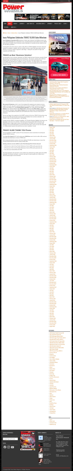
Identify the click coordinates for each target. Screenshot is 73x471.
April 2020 (52, 249)
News (9, 23)
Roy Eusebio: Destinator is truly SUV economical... (47, 445)
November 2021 (53, 218)
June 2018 (52, 280)
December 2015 (53, 321)
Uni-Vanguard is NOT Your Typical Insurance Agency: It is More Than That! (59, 105)
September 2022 (53, 202)
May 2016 (52, 313)
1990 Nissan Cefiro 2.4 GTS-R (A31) (57, 344)
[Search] (69, 1)
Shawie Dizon (52, 113)
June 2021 (52, 226)
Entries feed (52, 421)
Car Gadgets (52, 357)
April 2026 (52, 133)
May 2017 (52, 293)
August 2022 (52, 204)
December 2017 (53, 282)
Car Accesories (53, 355)
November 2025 (53, 142)
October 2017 (52, 285)
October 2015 (52, 324)
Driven (15, 23)
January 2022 (52, 215)
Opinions (49, 23)
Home (5, 23)
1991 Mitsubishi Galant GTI (55, 346)
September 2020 (53, 241)
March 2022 (52, 212)
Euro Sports (52, 370)
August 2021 (52, 223)
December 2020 (53, 236)
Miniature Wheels (53, 388)
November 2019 (53, 257)
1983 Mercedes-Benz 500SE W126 (57, 342)
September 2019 (53, 261)
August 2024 (52, 166)
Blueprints (52, 354)
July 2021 (52, 225)
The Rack (6, 27)
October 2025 (52, 143)
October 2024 (52, 163)
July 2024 (52, 168)
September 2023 (53, 184)
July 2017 (52, 290)
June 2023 (52, 189)
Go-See (51, 378)
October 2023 (52, 182)
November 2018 (53, 277)
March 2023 (52, 194)
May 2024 (52, 171)
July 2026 (52, 129)
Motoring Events (40, 23)
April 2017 (52, 295)
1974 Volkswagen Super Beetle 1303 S (58, 337)
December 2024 (53, 160)
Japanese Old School (54, 381)
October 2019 (52, 259)
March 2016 (52, 316)
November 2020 (53, 238)
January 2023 (52, 197)
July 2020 (52, 244)
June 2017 (52, 292)
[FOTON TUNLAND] (42, 19)
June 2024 (52, 169)
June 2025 (52, 150)
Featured (51, 372)
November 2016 (53, 303)
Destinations (52, 365)
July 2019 (52, 264)
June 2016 (52, 311)
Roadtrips (52, 404)
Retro (65, 23)
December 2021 (53, 217)
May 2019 (52, 267)
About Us (13, 27)
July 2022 (52, 205)
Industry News (14, 32)
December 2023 (53, 179)
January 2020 (52, 254)
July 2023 (52, 187)
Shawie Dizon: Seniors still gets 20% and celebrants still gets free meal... (45, 462)
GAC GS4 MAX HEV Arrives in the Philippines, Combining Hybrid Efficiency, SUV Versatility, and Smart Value (60, 92)
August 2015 (52, 326)
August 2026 (52, 127)
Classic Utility (52, 360)
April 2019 (52, 269)
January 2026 (52, 138)
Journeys (21, 23)
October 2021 (52, 220)
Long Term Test (30, 23)
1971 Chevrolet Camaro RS (55, 334)
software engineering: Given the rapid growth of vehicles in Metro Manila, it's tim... (45, 439)
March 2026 (52, 135)
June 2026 (52, 130)
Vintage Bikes (52, 412)
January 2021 (52, 235)
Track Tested (52, 409)
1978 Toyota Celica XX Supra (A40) (57, 341)
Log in (51, 419)
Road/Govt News (53, 403)
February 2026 (53, 137)
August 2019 (52, 262)
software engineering (54, 104)
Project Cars (57, 23)
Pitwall (51, 398)
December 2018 (53, 275)
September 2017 (53, 287)
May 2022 (52, 208)
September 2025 (53, 145)
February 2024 (53, 176)
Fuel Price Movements (54, 377)
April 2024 (52, 173)
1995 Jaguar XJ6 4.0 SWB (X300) (57, 347)
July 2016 (52, 310)
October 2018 (52, 279)
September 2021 (53, 222)
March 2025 (52, 155)
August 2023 (52, 186)
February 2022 (53, 213)
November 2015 (53, 323)
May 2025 (52, 151)
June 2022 (52, 207)
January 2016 (52, 319)
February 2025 (53, 156)
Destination (52, 364)
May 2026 (52, 132)
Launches (52, 385)
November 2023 (53, 181)
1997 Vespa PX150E (54, 349)
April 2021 (52, 230)
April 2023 (52, 192)
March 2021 (52, 231)
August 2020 (52, 243)
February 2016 (53, 318)
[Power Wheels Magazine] (13, 11)
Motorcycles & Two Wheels (55, 390)
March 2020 (52, 251)
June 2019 (52, 266)
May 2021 (52, 228)
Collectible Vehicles (54, 362)
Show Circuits (52, 406)
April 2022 (52, 210)
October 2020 (52, 239)
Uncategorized (53, 411)
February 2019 (53, 272)
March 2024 (52, 174)
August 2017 (52, 288)
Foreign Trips (52, 375)
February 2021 (53, 233)
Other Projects (53, 396)
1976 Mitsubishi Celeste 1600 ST (56, 339)
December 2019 (53, 256)
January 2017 (52, 300)
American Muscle (53, 352)
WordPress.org (53, 424)
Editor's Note (52, 368)
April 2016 (52, 315)
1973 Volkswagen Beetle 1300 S (56, 336)
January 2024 (52, 177)
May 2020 (52, 248)
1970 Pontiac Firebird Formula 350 (57, 333)
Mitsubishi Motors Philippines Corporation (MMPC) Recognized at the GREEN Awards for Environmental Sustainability (32, 1)
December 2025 (53, 140)
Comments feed (53, 422)
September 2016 (53, 306)
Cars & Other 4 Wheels (54, 359)
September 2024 (53, 164)
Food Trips (52, 373)
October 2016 (52, 305)
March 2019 (52, 270)
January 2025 (52, 158)
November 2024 (53, 161)
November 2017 (53, 284)
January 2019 (52, 274)
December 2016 (53, 301)
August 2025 (52, 146)
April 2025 (52, 153)
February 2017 (53, 298)
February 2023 (53, 195)
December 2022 (53, 199)
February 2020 (53, 253)
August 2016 (52, 308)
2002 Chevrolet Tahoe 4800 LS (56, 350)
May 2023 (52, 191)
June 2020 (52, 246)
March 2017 (52, 297)
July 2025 (52, 148)
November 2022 (53, 200)
